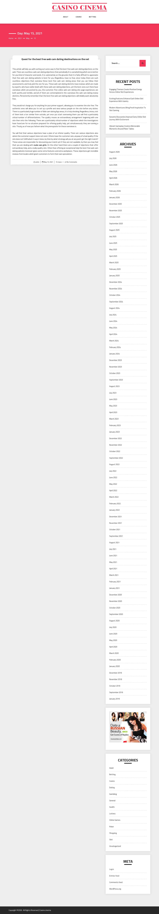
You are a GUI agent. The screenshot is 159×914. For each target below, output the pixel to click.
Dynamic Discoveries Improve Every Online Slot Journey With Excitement (127, 118)
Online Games (114, 820)
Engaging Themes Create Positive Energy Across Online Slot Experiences (125, 90)
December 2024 (115, 282)
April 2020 (113, 646)
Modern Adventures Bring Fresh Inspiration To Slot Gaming (127, 109)
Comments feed (115, 882)
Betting (92, 17)
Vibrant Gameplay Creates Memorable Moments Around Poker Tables (124, 127)
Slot (111, 839)
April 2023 (113, 412)
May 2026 (113, 171)
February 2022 (115, 503)
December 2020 (115, 594)
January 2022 (114, 510)
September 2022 (116, 458)
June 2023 (113, 399)
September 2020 (116, 614)
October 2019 (114, 685)
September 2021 (116, 536)
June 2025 (113, 243)
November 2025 (115, 210)
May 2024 (113, 327)
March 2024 (114, 340)
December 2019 (115, 672)
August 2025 (114, 230)
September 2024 (116, 301)
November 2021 (115, 523)
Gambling (113, 794)
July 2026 (112, 158)
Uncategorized (115, 846)
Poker (111, 826)
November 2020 (115, 601)
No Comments (72, 162)
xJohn (37, 162)
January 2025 (114, 275)
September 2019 (116, 692)
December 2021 (115, 516)
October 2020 (114, 607)
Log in (111, 869)
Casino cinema (79, 7)
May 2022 (113, 484)
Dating (112, 787)
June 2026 (113, 164)
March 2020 (114, 653)
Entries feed (114, 875)
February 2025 (115, 269)
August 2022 (114, 464)
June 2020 (113, 633)
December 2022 (115, 438)
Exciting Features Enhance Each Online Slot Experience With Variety (126, 100)
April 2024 (113, 334)
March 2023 (114, 418)
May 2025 (113, 249)
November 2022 (115, 444)
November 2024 (115, 288)
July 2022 (112, 471)
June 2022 (113, 477)
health (112, 807)
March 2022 (114, 497)
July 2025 (112, 236)
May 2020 (113, 640)
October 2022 (114, 451)
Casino (78, 17)
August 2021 (114, 542)
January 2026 (114, 197)
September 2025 (116, 223)
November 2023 (115, 366)
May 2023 (113, 405)
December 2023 (115, 360)
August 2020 (114, 620)
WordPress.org (115, 888)
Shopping (113, 833)
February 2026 (115, 191)
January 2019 (114, 698)
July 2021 (112, 549)
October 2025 (114, 217)
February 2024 (115, 347)
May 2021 (113, 562)
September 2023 (116, 379)
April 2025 (113, 256)
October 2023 (114, 373)
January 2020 (114, 666)
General (112, 800)
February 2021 (115, 581)
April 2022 (113, 490)
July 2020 (112, 627)
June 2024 (113, 321)
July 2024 (112, 314)
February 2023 (115, 425)
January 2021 (114, 588)
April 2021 (113, 568)
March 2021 (114, 575)
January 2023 (114, 431)
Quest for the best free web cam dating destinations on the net (55, 59)
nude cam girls (40, 145)
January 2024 (114, 353)
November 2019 (115, 679)
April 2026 (113, 178)
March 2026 (114, 184)
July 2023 (112, 392)
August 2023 (114, 386)
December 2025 (115, 203)
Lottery (112, 813)
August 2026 (114, 151)
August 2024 (114, 308)
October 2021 (114, 529)
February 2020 (115, 659)
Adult (65, 17)
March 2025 (114, 262)
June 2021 (113, 555)
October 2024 (114, 295)
